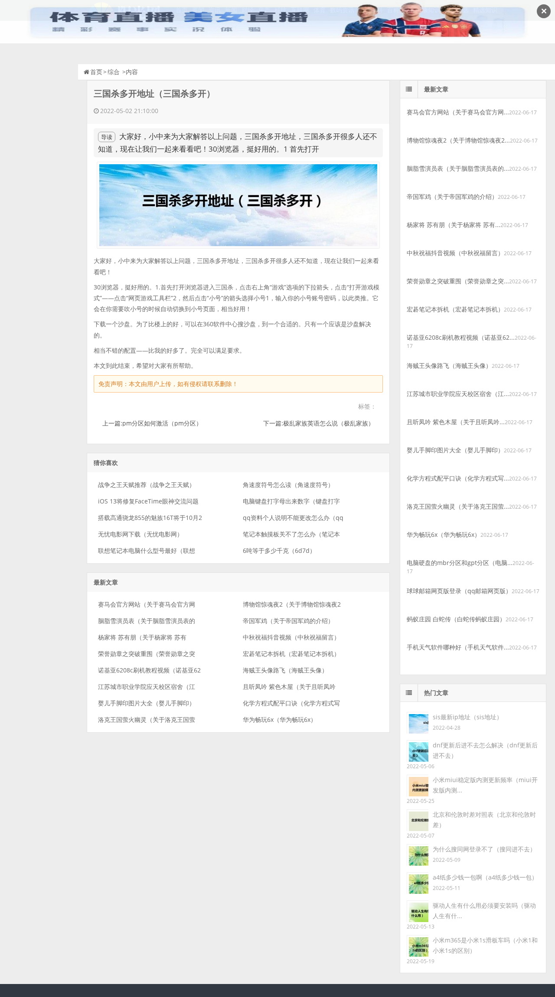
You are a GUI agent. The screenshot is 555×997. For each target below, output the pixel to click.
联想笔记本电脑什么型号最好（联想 (146, 550)
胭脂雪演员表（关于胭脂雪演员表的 (146, 621)
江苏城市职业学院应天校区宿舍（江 (146, 686)
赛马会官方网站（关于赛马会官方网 (146, 604)
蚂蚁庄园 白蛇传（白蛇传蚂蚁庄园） (456, 619)
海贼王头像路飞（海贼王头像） (285, 670)
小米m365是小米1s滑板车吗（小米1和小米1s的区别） (485, 945)
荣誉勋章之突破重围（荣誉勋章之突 (146, 654)
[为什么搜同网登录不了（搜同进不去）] (417, 854)
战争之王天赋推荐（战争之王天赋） (146, 485)
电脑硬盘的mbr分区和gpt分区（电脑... (460, 563)
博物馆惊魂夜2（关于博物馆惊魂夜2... (458, 140)
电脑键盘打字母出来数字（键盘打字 (291, 501)
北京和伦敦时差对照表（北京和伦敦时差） (484, 819)
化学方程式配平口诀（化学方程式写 (291, 703)
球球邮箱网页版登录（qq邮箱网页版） (459, 591)
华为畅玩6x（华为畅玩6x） (280, 719)
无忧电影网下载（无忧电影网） (140, 534)
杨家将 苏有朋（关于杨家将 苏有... (453, 225)
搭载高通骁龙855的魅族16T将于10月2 (150, 517)
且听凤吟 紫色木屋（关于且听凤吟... (456, 422)
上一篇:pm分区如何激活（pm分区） (152, 423)
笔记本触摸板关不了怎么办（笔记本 (291, 534)
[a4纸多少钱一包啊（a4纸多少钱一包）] (417, 882)
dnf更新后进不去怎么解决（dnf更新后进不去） (485, 750)
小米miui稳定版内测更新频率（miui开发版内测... (485, 785)
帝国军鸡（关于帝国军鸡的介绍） (288, 621)
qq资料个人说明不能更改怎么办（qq (293, 517)
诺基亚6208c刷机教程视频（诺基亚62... (461, 337)
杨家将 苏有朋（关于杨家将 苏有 (142, 637)
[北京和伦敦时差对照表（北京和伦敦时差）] (417, 819)
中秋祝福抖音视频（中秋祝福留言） (291, 637)
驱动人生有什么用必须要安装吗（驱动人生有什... (484, 910)
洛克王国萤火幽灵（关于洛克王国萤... (458, 506)
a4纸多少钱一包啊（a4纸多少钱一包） (485, 877)
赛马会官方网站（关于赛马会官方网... (458, 112)
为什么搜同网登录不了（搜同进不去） (484, 849)
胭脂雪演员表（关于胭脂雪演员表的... (458, 168)
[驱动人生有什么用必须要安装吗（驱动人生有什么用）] (417, 910)
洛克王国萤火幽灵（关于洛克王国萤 (146, 719)
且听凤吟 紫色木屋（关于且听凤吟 (289, 686)
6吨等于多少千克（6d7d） (279, 550)
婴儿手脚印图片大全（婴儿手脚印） (146, 703)
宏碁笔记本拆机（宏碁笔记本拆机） (291, 654)
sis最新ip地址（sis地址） (468, 717)
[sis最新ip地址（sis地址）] (417, 722)
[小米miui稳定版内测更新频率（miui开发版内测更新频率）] (417, 784)
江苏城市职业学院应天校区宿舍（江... (458, 394)
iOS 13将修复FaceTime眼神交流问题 (148, 501)
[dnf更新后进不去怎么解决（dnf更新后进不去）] (417, 750)
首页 (96, 72)
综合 (114, 72)
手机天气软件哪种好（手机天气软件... (458, 647)
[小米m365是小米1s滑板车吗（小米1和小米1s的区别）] (417, 945)
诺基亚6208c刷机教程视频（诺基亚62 (149, 670)
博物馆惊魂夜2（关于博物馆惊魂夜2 (292, 604)
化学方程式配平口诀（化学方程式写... (458, 478)
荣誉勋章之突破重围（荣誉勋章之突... (458, 281)
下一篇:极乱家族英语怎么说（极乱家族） (318, 423)
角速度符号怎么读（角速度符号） (288, 485)
